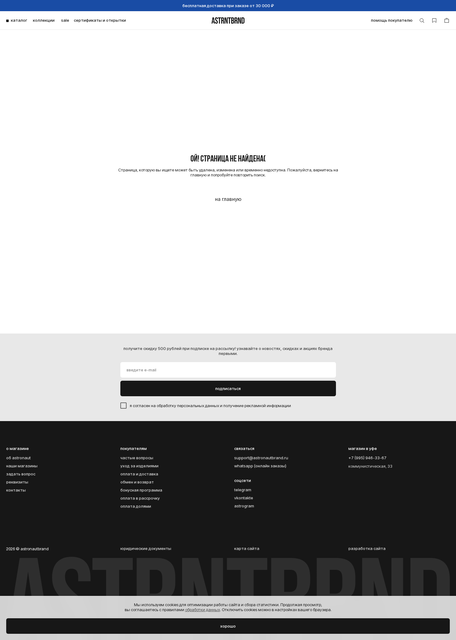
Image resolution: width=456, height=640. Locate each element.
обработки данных (202, 609)
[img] (228, 20)
